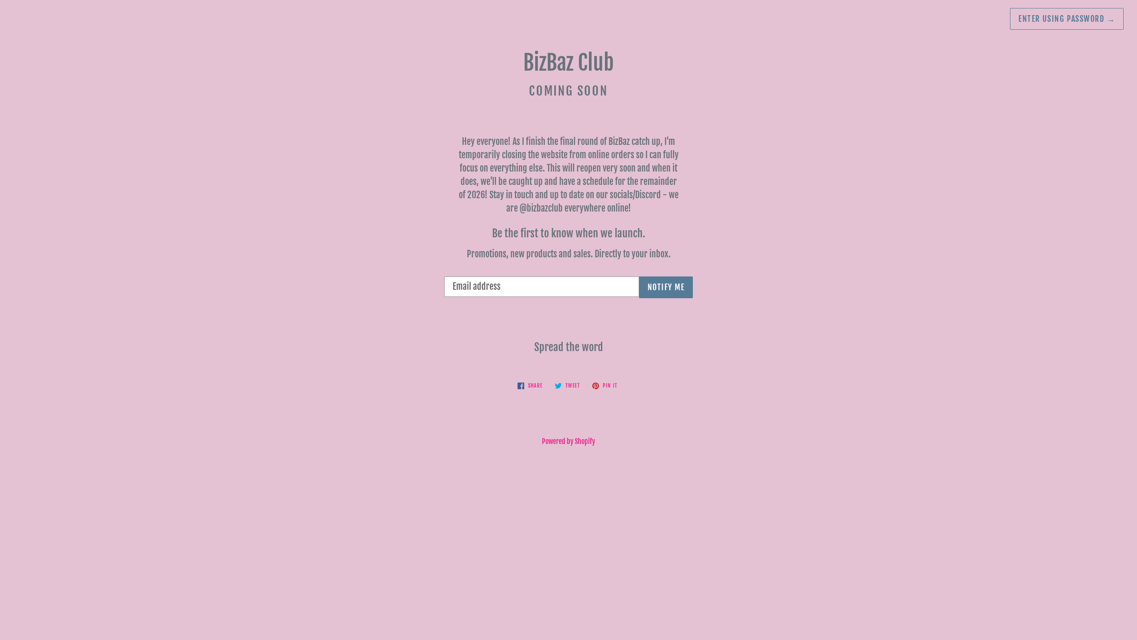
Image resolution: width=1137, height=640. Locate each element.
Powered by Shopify (568, 441)
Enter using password (1066, 19)
